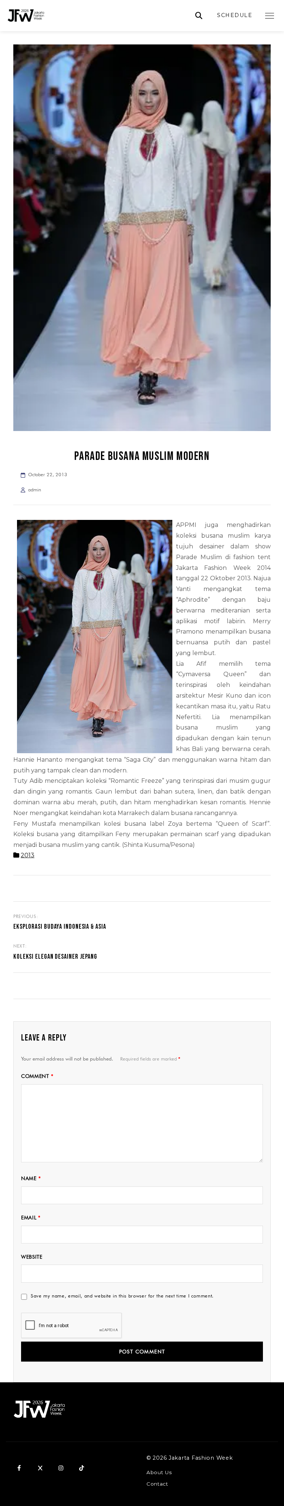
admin (34, 489)
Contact (157, 1484)
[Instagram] (61, 1468)
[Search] (198, 15)
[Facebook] (19, 1468)
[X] (40, 1468)
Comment (37, 1076)
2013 (27, 855)
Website (32, 1257)
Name (31, 1178)
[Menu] (269, 15)
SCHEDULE (234, 15)
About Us (159, 1472)
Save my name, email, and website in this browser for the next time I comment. (122, 1296)
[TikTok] (81, 1468)
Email (31, 1218)
